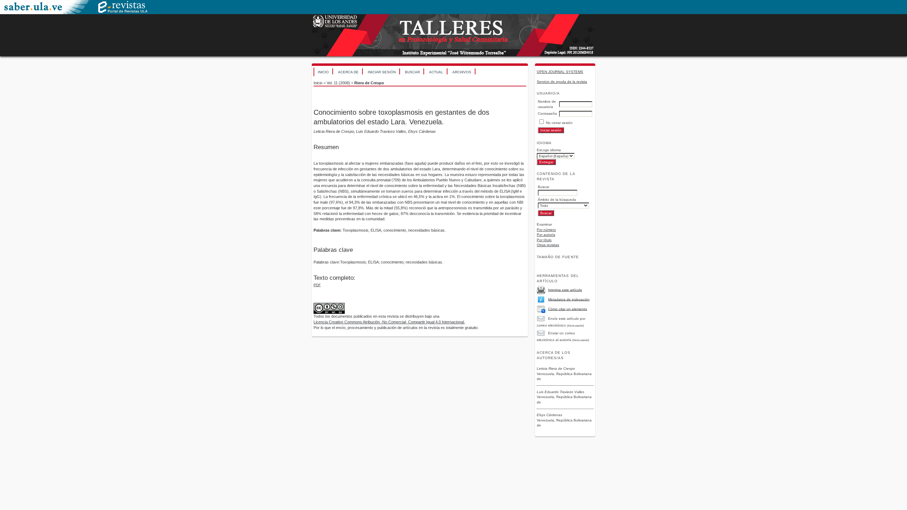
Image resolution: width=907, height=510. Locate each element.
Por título (544, 240)
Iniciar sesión (382, 72)
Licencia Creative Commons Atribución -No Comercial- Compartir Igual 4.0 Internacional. (389, 322)
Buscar (412, 72)
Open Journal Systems (560, 72)
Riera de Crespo (369, 83)
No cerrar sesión (559, 123)
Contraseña (547, 113)
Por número (546, 230)
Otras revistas (548, 245)
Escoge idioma (549, 150)
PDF (317, 285)
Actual (436, 72)
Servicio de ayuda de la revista (562, 82)
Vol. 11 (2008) (338, 83)
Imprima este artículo (565, 289)
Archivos (461, 72)
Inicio (323, 72)
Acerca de (348, 72)
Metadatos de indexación (569, 299)
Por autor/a (546, 235)
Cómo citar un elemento (567, 309)
